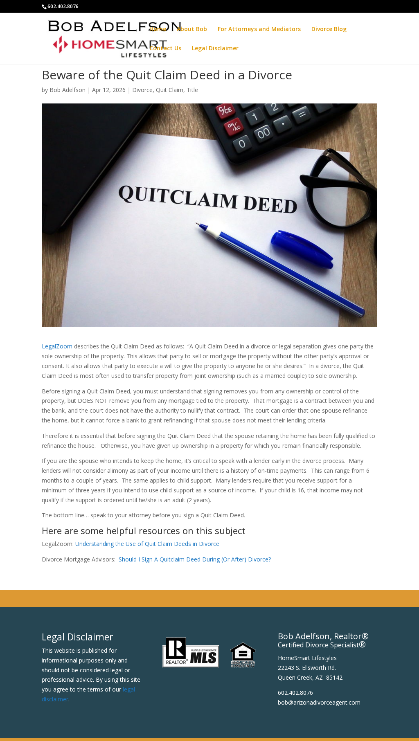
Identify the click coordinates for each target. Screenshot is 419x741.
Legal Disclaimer (215, 48)
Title (192, 90)
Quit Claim (169, 90)
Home (157, 29)
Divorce (142, 90)
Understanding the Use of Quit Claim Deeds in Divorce (147, 544)
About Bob (192, 29)
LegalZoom (57, 346)
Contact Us (165, 48)
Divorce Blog (329, 29)
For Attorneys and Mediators (259, 29)
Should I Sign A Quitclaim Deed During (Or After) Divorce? (195, 559)
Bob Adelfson (68, 90)
